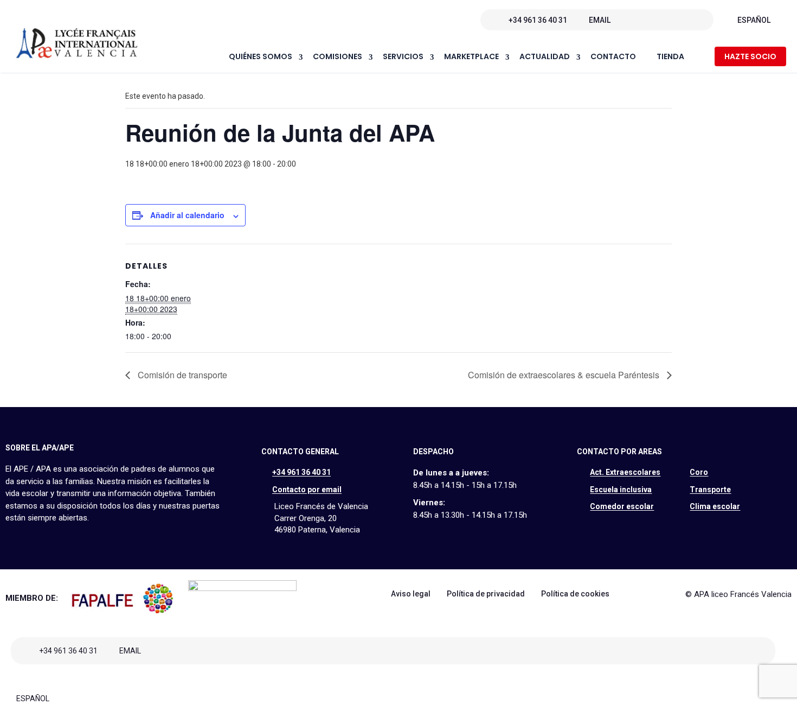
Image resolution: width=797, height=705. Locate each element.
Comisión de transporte (181, 375)
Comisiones (337, 57)
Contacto (613, 57)
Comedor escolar (622, 506)
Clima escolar (715, 506)
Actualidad (544, 57)
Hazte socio (750, 56)
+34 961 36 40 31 (538, 20)
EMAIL (599, 20)
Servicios (403, 57)
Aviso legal (410, 593)
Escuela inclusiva (621, 489)
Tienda (670, 57)
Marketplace (471, 57)
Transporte (710, 489)
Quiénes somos (260, 57)
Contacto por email (307, 489)
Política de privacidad (486, 593)
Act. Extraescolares (625, 472)
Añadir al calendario (187, 214)
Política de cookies (575, 593)
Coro (699, 472)
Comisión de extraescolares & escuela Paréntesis (564, 375)
